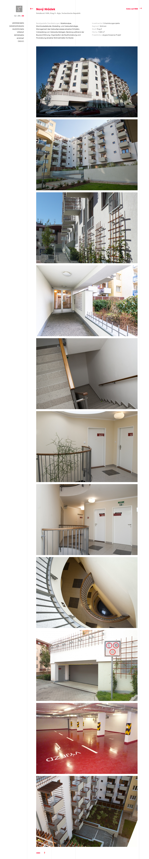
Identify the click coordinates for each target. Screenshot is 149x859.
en (19, 16)
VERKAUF (20, 32)
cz (15, 16)
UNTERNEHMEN (18, 23)
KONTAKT (20, 38)
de (23, 16)
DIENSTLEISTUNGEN (16, 26)
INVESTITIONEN (18, 29)
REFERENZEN (19, 35)
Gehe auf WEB (132, 9)
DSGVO (21, 41)
